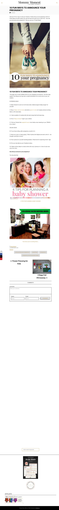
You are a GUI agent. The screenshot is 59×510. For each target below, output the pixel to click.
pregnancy (43, 252)
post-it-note (33, 110)
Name (12, 296)
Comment (12, 286)
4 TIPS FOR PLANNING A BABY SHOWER (30, 201)
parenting (34, 252)
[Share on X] (1, 256)
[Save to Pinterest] (1, 259)
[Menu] (2, 3)
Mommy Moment (13, 246)
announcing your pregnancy (22, 252)
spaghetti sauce (26, 122)
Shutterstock (15, 88)
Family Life (11, 249)
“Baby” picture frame (19, 110)
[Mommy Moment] (29, 3)
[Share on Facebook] (1, 254)
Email (27, 296)
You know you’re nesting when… (31, 241)
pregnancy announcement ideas (30, 255)
